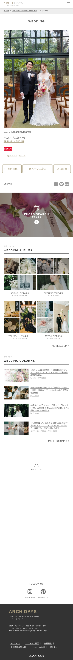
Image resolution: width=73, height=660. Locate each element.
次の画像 (62, 168)
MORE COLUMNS (58, 441)
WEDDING (36, 21)
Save (9, 148)
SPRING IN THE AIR (14, 141)
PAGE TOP (36, 469)
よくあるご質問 (32, 643)
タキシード (12, 156)
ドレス (23, 156)
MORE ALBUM (60, 346)
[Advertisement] (36, 513)
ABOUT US (15, 643)
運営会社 (54, 647)
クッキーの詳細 (38, 647)
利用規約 (48, 643)
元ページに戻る (37, 168)
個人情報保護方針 (18, 647)
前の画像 (13, 168)
